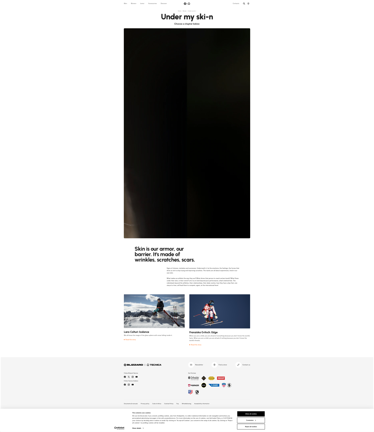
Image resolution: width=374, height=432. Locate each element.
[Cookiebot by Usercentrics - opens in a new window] (119, 428)
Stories (185, 11)
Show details (136, 428)
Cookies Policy (168, 403)
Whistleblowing (186, 403)
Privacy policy (145, 403)
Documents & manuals (131, 403)
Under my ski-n (192, 11)
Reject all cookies (251, 426)
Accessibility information (201, 403)
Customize (250, 420)
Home (179, 11)
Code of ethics (156, 403)
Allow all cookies (251, 414)
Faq (177, 403)
